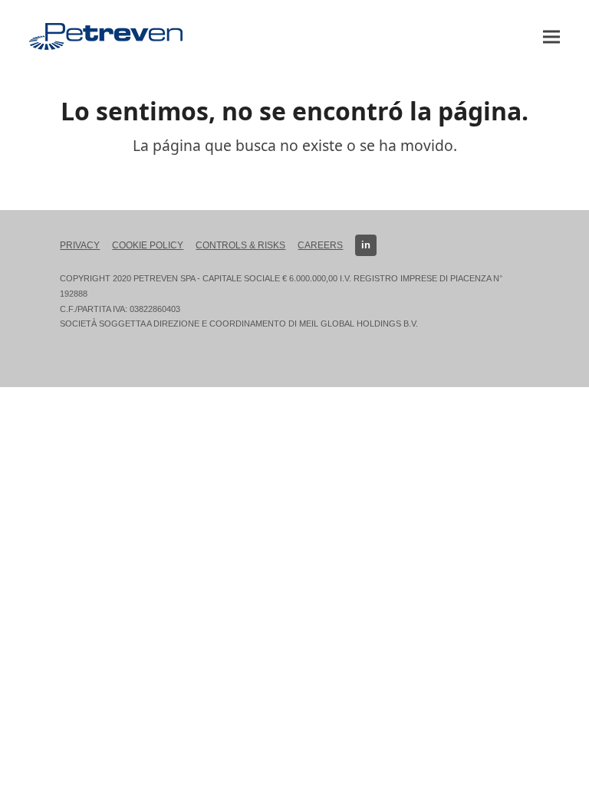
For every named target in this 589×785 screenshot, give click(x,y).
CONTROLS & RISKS (240, 245)
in (365, 245)
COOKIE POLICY (147, 245)
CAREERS (320, 245)
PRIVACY (80, 245)
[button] (551, 36)
